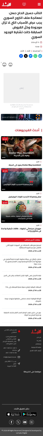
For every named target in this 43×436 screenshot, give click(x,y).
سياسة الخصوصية (36, 347)
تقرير (37, 161)
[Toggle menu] (39, 4)
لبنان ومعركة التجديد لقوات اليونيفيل (24, 196)
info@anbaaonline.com (9, 357)
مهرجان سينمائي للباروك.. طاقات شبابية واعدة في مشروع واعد (21, 230)
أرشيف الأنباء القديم (35, 350)
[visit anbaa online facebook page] (11, 422)
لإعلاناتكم (38, 344)
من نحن (39, 337)
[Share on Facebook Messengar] (30, 56)
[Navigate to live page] (24, 4)
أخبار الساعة (36, 51)
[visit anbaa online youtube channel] (25, 422)
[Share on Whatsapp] (35, 56)
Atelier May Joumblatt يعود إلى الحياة (25, 165)
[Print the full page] (10, 64)
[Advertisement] (21, 88)
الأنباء (28, 51)
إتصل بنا (39, 340)
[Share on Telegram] (40, 56)
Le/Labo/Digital (21, 432)
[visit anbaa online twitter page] (18, 422)
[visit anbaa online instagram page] (31, 422)
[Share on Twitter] (26, 56)
